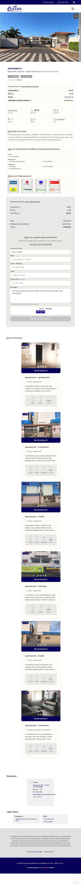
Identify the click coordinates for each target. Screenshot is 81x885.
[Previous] (24, 355)
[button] (74, 2)
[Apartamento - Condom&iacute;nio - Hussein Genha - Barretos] (21, 9)
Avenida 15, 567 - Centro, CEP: (41, 786)
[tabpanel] (40, 37)
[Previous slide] (3, 37)
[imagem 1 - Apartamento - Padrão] (40, 494)
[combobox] (40, 252)
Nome (12, 255)
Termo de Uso (49, 852)
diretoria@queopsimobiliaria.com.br (44, 794)
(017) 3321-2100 (62, 2)
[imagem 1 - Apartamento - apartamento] (40, 355)
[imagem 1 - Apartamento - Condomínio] (40, 425)
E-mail (12, 271)
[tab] (76, 16)
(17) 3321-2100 (37, 792)
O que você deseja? (16, 248)
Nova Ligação (48, 821)
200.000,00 (69, 97)
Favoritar (14, 76)
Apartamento (12, 71)
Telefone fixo (17, 279)
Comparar (27, 76)
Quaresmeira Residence (49, 149)
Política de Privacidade (34, 852)
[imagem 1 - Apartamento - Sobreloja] (40, 564)
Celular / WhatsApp (16, 263)
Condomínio (20, 71)
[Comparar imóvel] (58, 348)
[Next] (57, 355)
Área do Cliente (48, 2)
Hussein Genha (30, 71)
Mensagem (13, 287)
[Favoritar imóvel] (58, 345)
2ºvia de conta (49, 819)
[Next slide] (77, 37)
